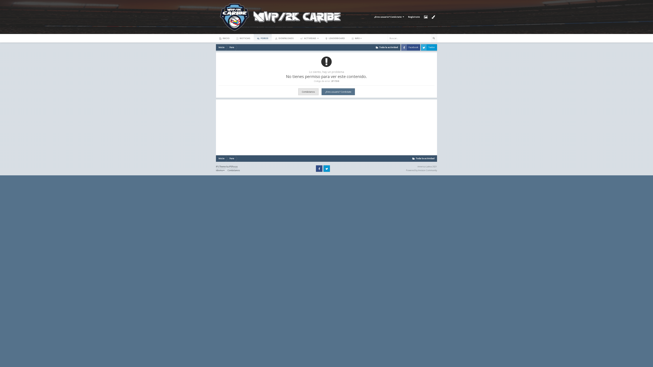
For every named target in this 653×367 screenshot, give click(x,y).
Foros (264, 38)
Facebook (413, 47)
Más (357, 38)
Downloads (286, 38)
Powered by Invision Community (421, 170)
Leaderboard (336, 38)
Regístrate (414, 16)
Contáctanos (308, 91)
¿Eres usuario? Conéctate (388, 16)
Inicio (226, 38)
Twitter (431, 47)
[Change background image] (426, 17)
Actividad (310, 38)
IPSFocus (233, 166)
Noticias (244, 38)
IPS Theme (221, 166)
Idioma (219, 170)
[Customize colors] (433, 17)
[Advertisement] (253, 127)
